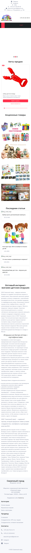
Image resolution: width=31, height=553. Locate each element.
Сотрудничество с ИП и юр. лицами (11, 520)
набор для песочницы (9, 94)
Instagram (6, 540)
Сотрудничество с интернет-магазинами (12, 522)
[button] (4, 108)
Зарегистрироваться (15, 103)
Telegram (6, 543)
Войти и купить (15, 100)
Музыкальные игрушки (7, 507)
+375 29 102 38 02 (25, 17)
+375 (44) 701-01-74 (9, 530)
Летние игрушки (5, 505)
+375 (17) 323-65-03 (9, 533)
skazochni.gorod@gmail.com (11, 536)
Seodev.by (21, 497)
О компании (4, 517)
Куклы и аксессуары (6, 510)
